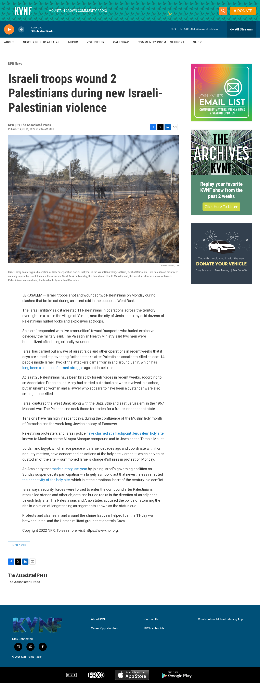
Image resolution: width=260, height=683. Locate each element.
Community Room (152, 42)
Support (177, 42)
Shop (197, 42)
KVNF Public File (154, 628)
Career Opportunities (104, 628)
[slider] (27, 29)
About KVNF (98, 619)
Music (73, 42)
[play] (9, 29)
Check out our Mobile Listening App (220, 619)
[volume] (21, 29)
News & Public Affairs (41, 42)
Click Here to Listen (221, 206)
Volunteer (95, 42)
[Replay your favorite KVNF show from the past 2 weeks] (221, 152)
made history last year (69, 469)
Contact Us (151, 619)
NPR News (15, 64)
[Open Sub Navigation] (17, 42)
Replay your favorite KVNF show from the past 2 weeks (221, 190)
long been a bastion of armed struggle (52, 368)
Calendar (121, 42)
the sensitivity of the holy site (46, 480)
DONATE (244, 11)
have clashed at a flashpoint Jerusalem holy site (125, 433)
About (9, 42)
